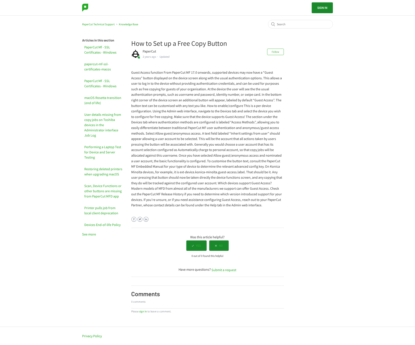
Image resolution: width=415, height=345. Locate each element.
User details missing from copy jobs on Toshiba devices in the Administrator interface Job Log (102, 124)
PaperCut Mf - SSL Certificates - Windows (100, 49)
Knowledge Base (128, 24)
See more (89, 234)
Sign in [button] (322, 8)
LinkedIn (146, 219)
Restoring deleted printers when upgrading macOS (103, 171)
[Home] (85, 8)
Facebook (134, 219)
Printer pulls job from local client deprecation (101, 210)
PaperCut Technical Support (98, 24)
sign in (143, 311)
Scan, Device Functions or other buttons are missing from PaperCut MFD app (103, 191)
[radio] (196, 245)
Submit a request (223, 270)
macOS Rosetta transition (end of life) (102, 100)
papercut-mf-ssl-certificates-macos (97, 66)
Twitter (140, 219)
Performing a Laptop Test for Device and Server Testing (102, 152)
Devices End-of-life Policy (102, 225)
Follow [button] (275, 51)
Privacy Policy (92, 336)
